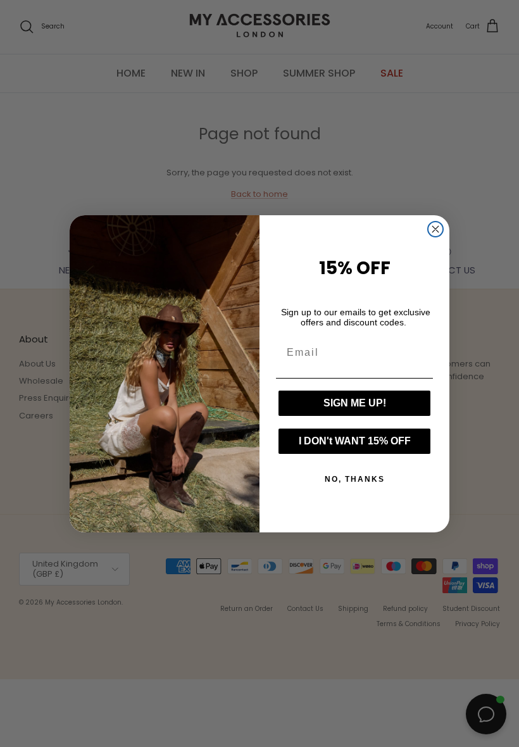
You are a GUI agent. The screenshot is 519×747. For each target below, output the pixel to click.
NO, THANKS (355, 479)
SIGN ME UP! (354, 403)
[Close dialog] (435, 229)
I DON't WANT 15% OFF (355, 441)
